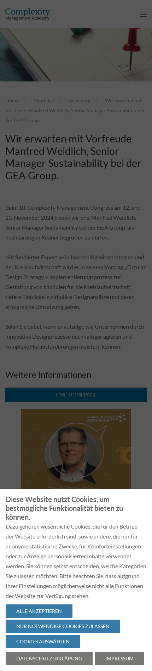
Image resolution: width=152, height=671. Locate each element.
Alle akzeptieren (39, 611)
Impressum (119, 658)
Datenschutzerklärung (49, 658)
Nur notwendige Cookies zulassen (63, 626)
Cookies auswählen (43, 641)
